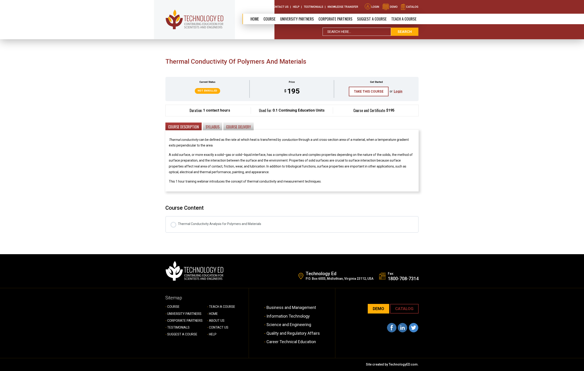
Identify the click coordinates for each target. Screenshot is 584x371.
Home (254, 19)
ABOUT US (216, 320)
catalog (411, 6)
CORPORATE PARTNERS (335, 19)
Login (375, 6)
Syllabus (212, 127)
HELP (212, 334)
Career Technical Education (291, 341)
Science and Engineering (288, 324)
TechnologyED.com (403, 364)
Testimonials (313, 6)
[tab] (183, 126)
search (405, 32)
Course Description (183, 127)
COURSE (173, 306)
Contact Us (280, 6)
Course (269, 19)
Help (296, 6)
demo (393, 6)
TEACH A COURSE (404, 19)
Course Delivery (238, 127)
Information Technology (288, 316)
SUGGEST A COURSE (372, 19)
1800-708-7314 (403, 278)
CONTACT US (218, 327)
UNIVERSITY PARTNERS (184, 314)
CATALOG (404, 308)
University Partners (297, 19)
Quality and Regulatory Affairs (293, 333)
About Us (260, 6)
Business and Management (291, 307)
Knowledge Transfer (343, 6)
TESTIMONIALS (178, 327)
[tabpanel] (292, 151)
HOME (213, 314)
